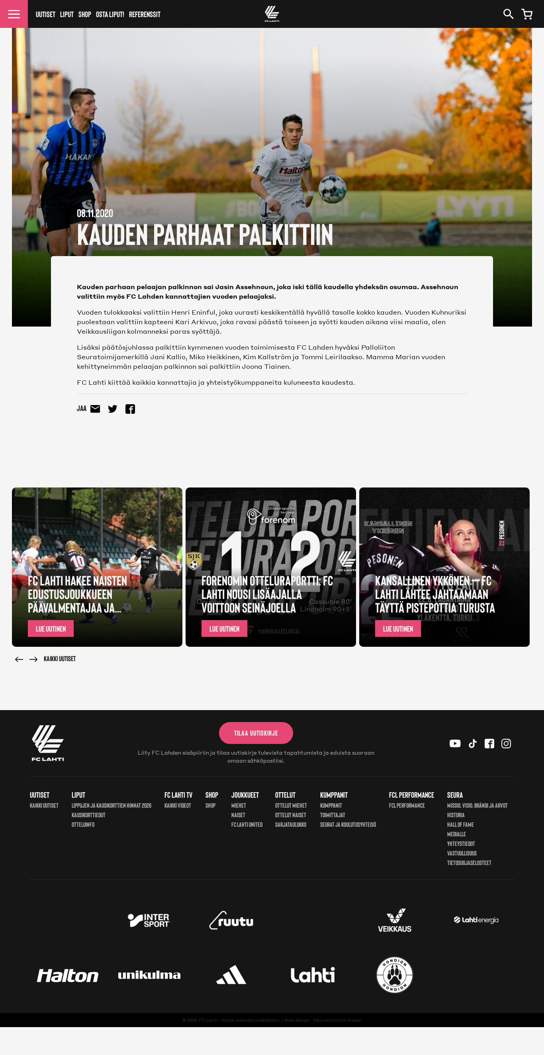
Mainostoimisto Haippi (337, 1020)
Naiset (238, 814)
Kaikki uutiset (60, 658)
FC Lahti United (246, 824)
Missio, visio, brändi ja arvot (477, 805)
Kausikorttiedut (89, 814)
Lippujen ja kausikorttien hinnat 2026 (111, 805)
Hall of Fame (460, 824)
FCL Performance (407, 805)
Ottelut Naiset (290, 814)
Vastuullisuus (462, 853)
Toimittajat (332, 814)
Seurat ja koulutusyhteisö (348, 824)
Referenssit (144, 14)
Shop (84, 14)
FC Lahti (208, 1020)
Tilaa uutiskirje (256, 732)
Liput (67, 14)
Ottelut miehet (291, 805)
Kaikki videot (177, 805)
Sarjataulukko (290, 824)
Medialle (456, 834)
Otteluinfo (83, 824)
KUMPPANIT (331, 805)
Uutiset (45, 14)
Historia (456, 814)
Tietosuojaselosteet (469, 862)
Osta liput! (110, 14)
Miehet (238, 805)
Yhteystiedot (461, 843)
